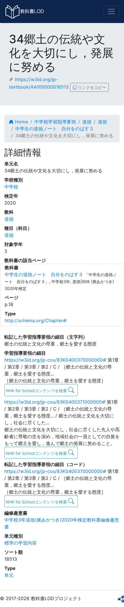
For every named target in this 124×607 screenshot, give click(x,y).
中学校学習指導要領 (55, 122)
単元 (9, 575)
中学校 (11, 187)
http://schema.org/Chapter (34, 320)
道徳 (86, 122)
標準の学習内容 (20, 543)
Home (21, 122)
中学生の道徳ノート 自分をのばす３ (54, 128)
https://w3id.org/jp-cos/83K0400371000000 (53, 402)
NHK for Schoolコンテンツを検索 (37, 390)
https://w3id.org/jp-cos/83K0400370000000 (53, 360)
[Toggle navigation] (111, 11)
